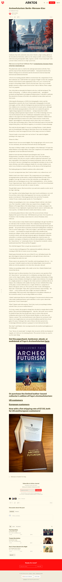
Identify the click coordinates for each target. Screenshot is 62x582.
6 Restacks (23, 498)
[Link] (7, 340)
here (47, 341)
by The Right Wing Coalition (15, 548)
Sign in (58, 2)
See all (11, 555)
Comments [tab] (12, 511)
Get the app (37, 576)
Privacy (30, 573)
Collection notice (39, 573)
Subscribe (52, 2)
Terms (34, 573)
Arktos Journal (15, 13)
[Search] (44, 2)
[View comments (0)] (15, 17)
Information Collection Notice (30, 494)
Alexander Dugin (17, 541)
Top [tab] (10, 526)
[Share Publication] (47, 2)
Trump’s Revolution (14, 538)
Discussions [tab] (18, 526)
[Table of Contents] (1, 291)
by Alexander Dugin (13, 531)
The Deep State (13, 530)
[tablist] (14, 511)
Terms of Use (37, 492)
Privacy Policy (40, 494)
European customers (19, 404)
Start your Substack (28, 576)
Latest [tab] (13, 526)
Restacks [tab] (17, 511)
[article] (31, 532)
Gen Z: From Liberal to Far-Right (18, 546)
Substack (25, 579)
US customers (16, 400)
